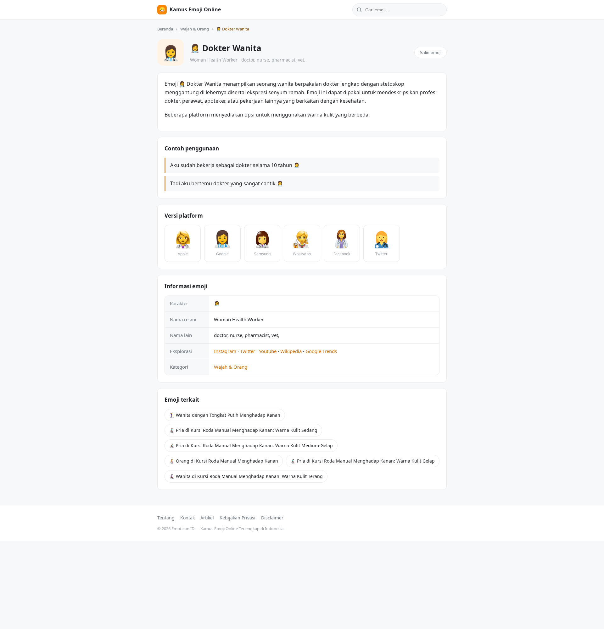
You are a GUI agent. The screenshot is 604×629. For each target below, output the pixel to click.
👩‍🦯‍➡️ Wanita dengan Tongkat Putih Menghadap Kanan (224, 415)
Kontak (187, 518)
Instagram (225, 351)
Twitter (247, 351)
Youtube (268, 351)
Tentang (166, 518)
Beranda (165, 29)
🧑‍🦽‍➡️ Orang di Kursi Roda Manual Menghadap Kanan (223, 461)
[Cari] (358, 10)
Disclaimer (272, 518)
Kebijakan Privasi (237, 518)
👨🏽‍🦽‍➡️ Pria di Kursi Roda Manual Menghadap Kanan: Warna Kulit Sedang (243, 430)
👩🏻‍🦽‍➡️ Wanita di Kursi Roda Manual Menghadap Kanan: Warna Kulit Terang (246, 476)
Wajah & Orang (194, 29)
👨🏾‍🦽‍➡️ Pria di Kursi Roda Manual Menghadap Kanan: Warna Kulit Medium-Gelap (251, 445)
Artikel (207, 518)
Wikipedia (291, 351)
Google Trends (321, 351)
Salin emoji (430, 52)
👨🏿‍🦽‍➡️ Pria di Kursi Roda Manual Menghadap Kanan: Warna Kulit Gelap (362, 461)
